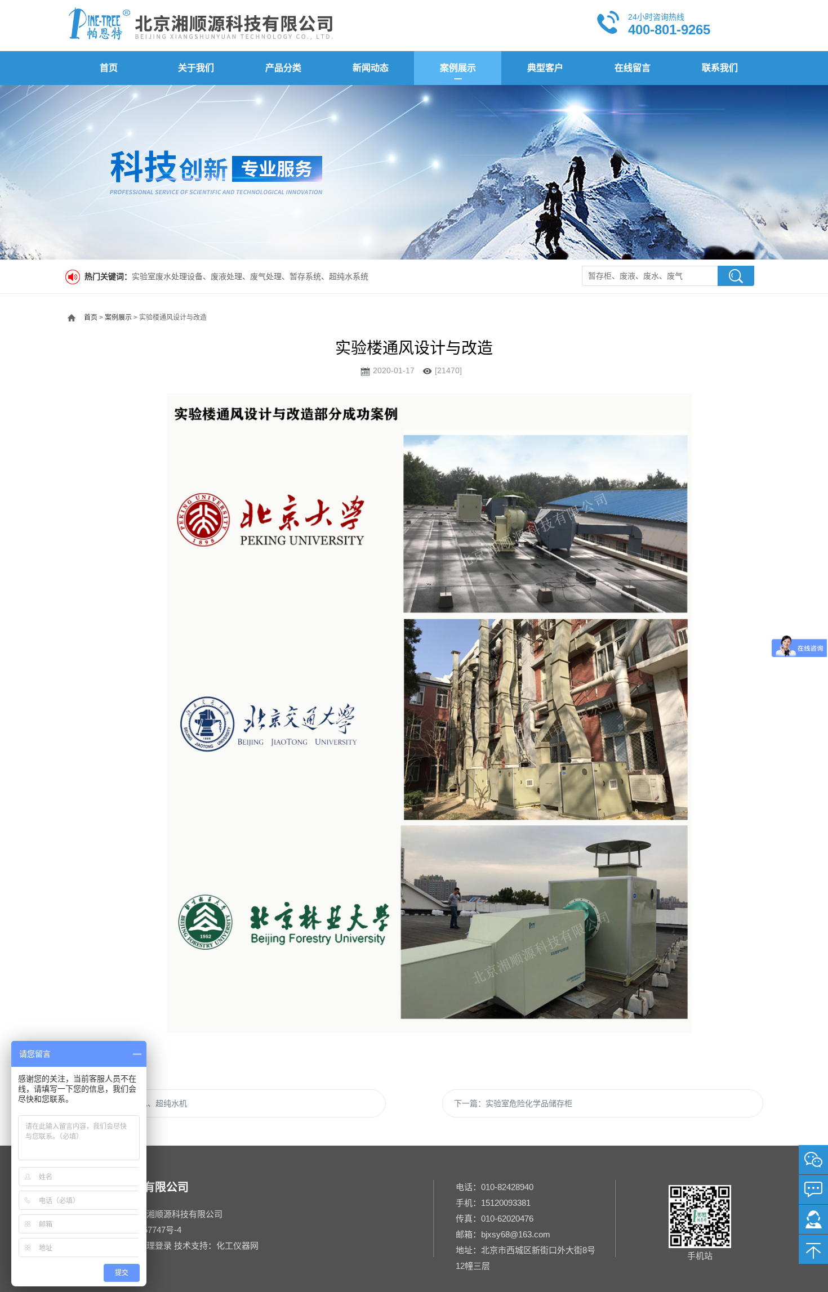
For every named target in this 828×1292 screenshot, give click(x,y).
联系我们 (720, 68)
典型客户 (545, 68)
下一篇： (513, 1103)
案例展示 (458, 68)
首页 (109, 68)
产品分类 (283, 68)
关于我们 (196, 68)
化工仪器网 (237, 1245)
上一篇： (132, 1103)
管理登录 (155, 1245)
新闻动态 (371, 68)
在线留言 (633, 68)
